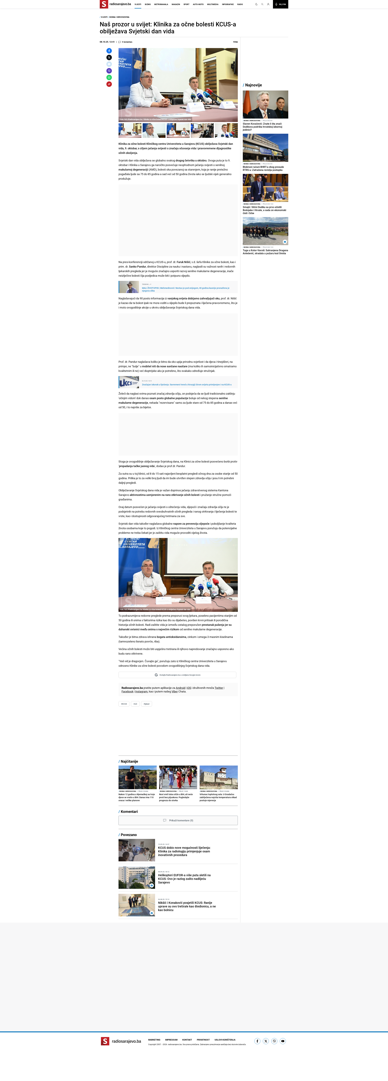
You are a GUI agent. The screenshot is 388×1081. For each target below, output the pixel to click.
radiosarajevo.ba (175, 1044)
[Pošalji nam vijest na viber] (274, 1041)
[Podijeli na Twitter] (109, 57)
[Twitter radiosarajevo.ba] (266, 1041)
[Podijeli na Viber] (109, 71)
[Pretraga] (262, 4)
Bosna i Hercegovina (119, 17)
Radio (240, 4)
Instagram (141, 691)
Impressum (171, 1039)
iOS (189, 688)
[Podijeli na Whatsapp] (109, 77)
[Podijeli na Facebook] (109, 51)
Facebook (127, 691)
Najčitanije (129, 761)
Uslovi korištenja (225, 1039)
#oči (135, 704)
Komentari (129, 811)
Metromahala (161, 4)
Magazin (176, 4)
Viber (175, 691)
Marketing (154, 1039)
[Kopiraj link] (109, 84)
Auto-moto (198, 4)
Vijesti (138, 4)
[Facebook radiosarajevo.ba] (257, 1041)
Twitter (219, 688)
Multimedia (212, 4)
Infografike (228, 4)
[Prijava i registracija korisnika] (269, 4)
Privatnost (203, 1039)
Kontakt (187, 1039)
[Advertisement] (178, 220)
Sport (186, 4)
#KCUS (124, 704)
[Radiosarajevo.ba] (121, 1041)
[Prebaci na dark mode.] (256, 4)
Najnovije (253, 85)
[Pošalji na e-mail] (109, 64)
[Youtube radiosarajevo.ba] (283, 1041)
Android (180, 688)
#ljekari (146, 704)
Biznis (148, 4)
